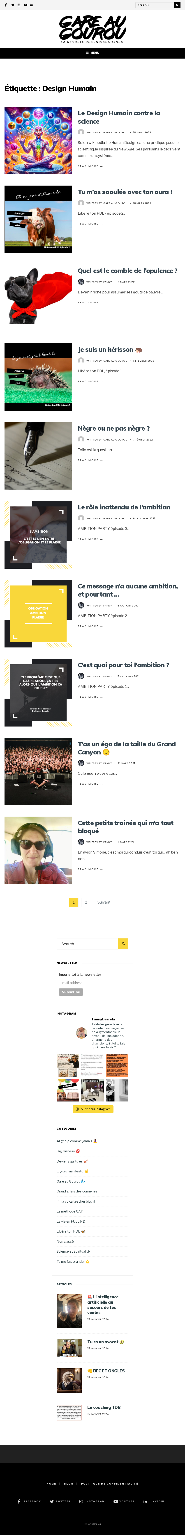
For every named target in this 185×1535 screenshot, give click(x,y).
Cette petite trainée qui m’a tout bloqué (125, 827)
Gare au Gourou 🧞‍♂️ (71, 1181)
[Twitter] (12, 5)
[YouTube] (25, 5)
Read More (91, 165)
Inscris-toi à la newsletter (80, 974)
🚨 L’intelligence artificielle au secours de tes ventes (102, 1304)
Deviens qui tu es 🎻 (72, 1161)
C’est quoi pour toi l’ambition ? (123, 665)
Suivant (104, 902)
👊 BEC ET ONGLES (106, 1371)
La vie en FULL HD (71, 1221)
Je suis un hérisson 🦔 (110, 349)
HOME (51, 1483)
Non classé (65, 1241)
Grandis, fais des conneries (77, 1191)
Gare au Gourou (115, 132)
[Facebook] (6, 5)
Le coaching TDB (103, 1407)
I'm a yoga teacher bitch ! (76, 1201)
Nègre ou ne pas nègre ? (114, 428)
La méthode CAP (70, 1211)
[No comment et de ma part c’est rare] (117, 1065)
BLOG (68, 1483)
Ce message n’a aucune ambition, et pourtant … (128, 590)
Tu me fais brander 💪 (73, 1261)
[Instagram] (19, 5)
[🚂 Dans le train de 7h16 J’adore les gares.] (117, 1090)
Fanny (107, 282)
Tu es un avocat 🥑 (105, 1341)
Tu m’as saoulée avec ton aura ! (125, 192)
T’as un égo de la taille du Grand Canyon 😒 (127, 748)
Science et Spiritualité (73, 1251)
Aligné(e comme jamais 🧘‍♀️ (77, 1141)
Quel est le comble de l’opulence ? (127, 271)
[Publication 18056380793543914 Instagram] (92, 1065)
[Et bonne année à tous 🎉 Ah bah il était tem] (68, 1090)
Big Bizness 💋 (68, 1151)
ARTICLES (64, 1284)
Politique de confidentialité (109, 1483)
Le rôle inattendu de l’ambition (124, 507)
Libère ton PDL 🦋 (71, 1231)
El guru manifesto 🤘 (72, 1171)
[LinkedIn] (31, 5)
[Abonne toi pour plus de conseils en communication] (92, 1090)
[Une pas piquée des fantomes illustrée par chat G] (68, 1065)
